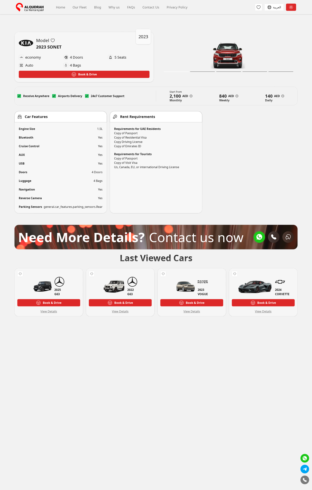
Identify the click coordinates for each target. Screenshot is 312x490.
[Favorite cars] (258, 7)
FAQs (130, 7)
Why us (114, 7)
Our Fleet (79, 7)
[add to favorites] (52, 40)
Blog (97, 7)
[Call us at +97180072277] (274, 237)
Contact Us (150, 7)
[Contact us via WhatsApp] (259, 237)
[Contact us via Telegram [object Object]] (304, 469)
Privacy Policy (176, 7)
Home (60, 7)
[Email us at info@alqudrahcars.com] (288, 237)
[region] (228, 57)
